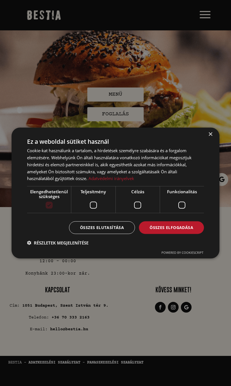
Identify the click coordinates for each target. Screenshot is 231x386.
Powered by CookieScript (182, 252)
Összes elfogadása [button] (171, 227)
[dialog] (115, 193)
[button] (57, 242)
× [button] (210, 134)
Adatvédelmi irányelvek (111, 178)
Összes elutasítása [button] (102, 227)
